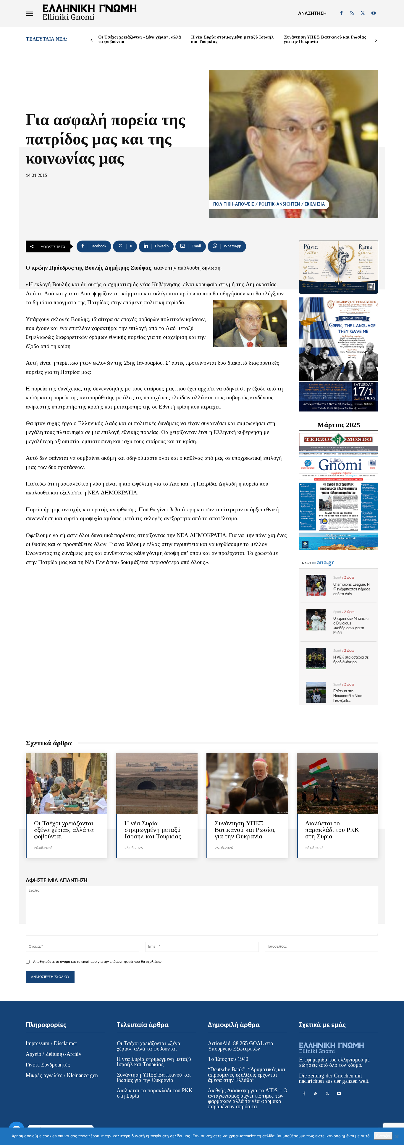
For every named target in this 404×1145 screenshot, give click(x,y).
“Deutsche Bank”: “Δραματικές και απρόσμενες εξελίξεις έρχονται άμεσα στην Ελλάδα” (246, 1074)
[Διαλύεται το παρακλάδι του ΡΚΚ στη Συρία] (338, 783)
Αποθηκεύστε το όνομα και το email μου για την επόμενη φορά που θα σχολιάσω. (97, 962)
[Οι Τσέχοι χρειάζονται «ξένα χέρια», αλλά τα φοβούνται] (66, 783)
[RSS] (352, 13)
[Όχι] (397, 1136)
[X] (363, 13)
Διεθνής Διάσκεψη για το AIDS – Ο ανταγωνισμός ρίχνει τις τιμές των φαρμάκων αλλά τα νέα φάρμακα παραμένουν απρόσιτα (247, 1098)
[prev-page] (91, 40)
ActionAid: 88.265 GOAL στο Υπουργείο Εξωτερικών (240, 1046)
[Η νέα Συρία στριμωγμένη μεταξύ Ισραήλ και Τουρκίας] (157, 783)
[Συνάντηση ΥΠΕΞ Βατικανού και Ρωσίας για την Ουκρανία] (247, 783)
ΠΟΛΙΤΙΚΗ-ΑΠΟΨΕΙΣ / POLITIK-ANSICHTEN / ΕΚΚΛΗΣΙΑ (269, 204)
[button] (312, 13)
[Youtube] (373, 13)
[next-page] (376, 40)
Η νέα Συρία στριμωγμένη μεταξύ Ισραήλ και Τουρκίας (232, 39)
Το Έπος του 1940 (228, 1059)
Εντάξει (383, 1135)
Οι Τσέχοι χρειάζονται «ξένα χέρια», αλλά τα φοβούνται (139, 39)
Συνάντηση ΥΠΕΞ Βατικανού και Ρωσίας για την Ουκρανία (325, 39)
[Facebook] (341, 13)
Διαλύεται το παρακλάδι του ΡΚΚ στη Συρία (332, 829)
